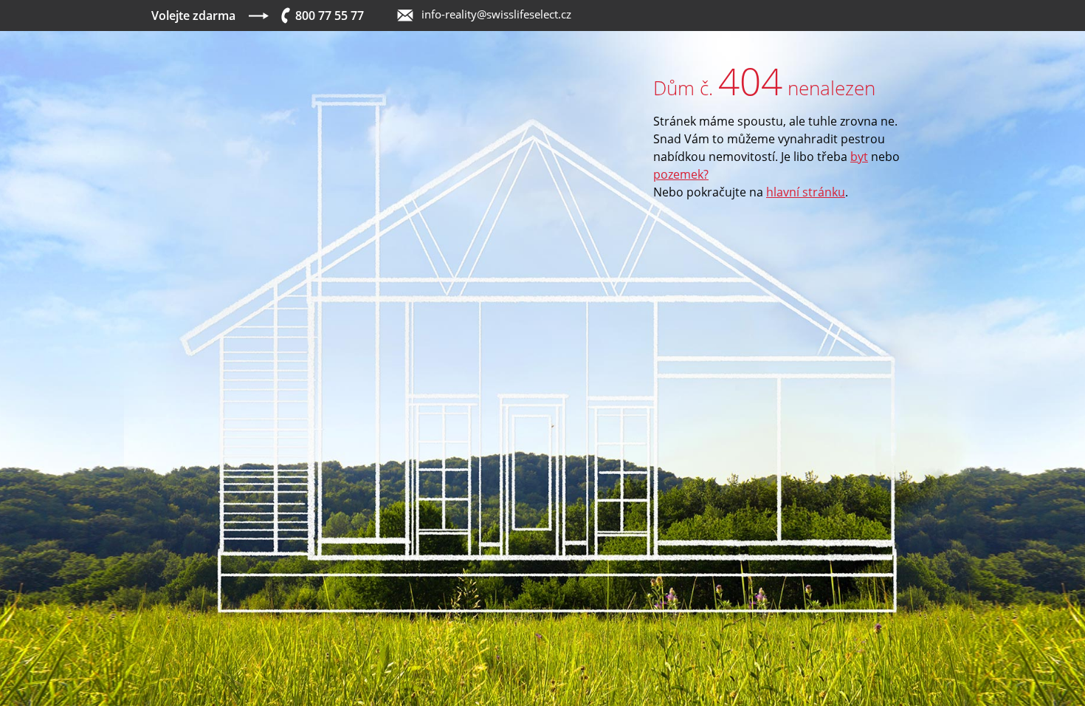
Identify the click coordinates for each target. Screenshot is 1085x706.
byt (859, 156)
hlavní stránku (805, 192)
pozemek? (681, 174)
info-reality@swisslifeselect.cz (496, 14)
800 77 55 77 (329, 15)
